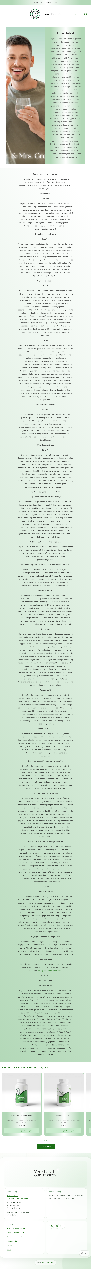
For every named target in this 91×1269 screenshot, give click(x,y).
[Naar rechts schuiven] (50, 1140)
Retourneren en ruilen (15, 1237)
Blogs (9, 1250)
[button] (4, 14)
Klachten (10, 1245)
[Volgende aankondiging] (86, 2)
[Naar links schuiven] (40, 1140)
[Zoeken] (75, 14)
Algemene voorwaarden (16, 1228)
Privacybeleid (12, 1241)
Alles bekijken (45, 1146)
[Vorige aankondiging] (4, 2)
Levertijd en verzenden (15, 1233)
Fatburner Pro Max (64, 1116)
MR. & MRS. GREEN (48, 1263)
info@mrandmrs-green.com (50, 971)
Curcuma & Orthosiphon (21, 1116)
